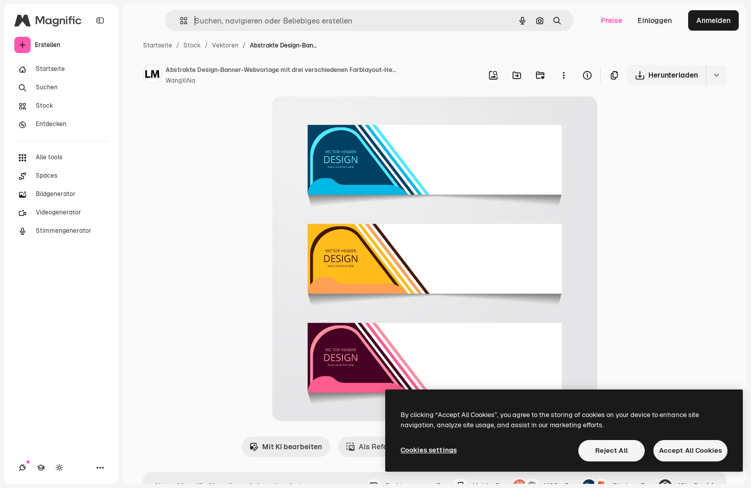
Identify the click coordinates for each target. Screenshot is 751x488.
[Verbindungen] (22, 467)
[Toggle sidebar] (100, 20)
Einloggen (655, 20)
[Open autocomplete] (180, 21)
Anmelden (713, 20)
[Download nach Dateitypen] (716, 75)
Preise (611, 20)
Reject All (611, 450)
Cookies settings (429, 450)
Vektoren (225, 45)
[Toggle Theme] (59, 467)
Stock (192, 45)
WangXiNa (180, 81)
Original (337, 116)
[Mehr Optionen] (563, 75)
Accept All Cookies (690, 450)
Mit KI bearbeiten (292, 446)
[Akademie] (41, 467)
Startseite (157, 45)
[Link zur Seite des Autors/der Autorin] (152, 75)
